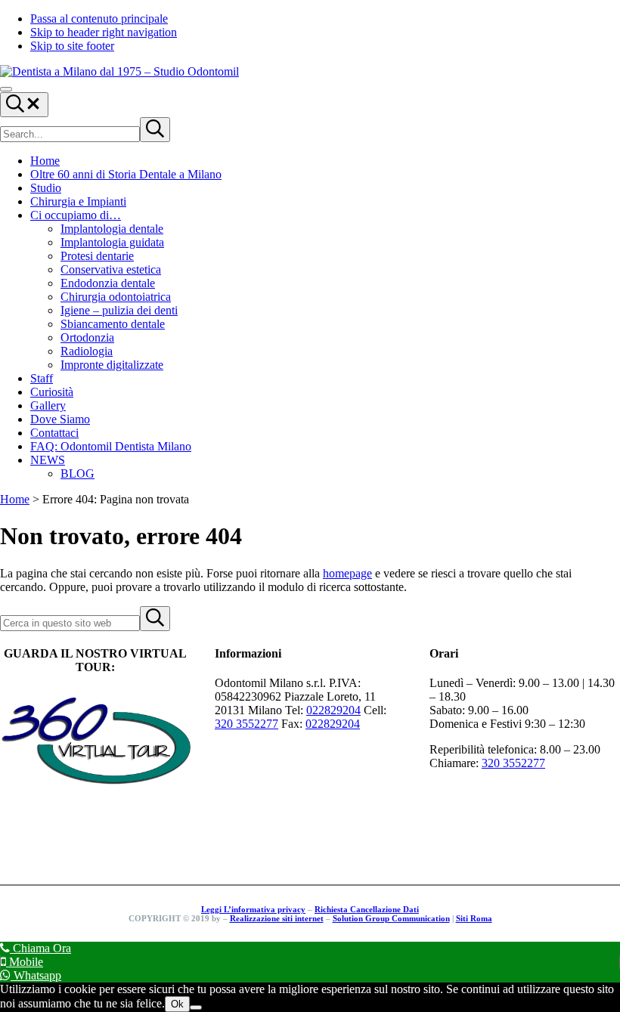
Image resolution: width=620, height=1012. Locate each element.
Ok (177, 1004)
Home (14, 499)
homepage (347, 573)
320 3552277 (246, 723)
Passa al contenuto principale (99, 18)
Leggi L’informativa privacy (253, 909)
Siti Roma (474, 918)
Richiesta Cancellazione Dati (367, 909)
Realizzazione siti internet (277, 918)
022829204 (333, 710)
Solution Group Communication (391, 918)
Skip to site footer (72, 45)
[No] (196, 1007)
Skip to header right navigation (103, 32)
